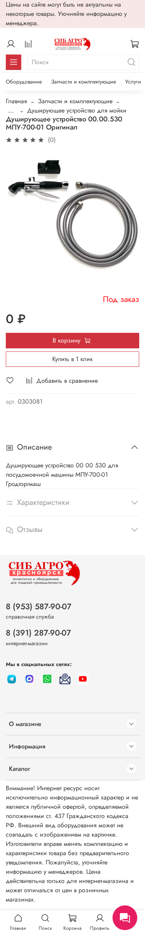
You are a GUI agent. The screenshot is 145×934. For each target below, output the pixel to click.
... (11, 110)
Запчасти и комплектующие (83, 81)
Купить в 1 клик (72, 359)
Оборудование (24, 81)
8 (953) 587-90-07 (39, 606)
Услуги (133, 81)
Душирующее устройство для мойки (76, 110)
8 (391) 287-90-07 (38, 633)
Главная (16, 101)
